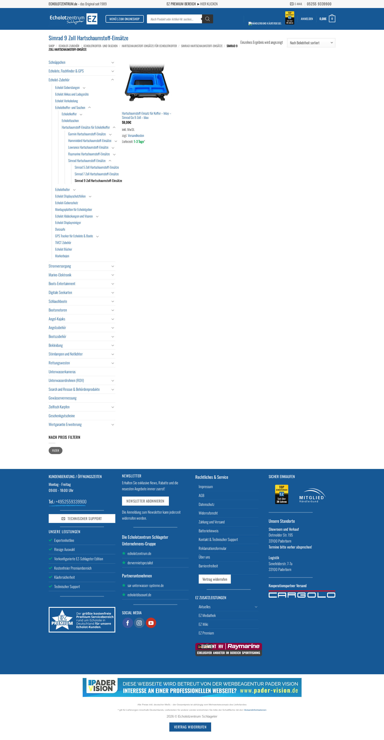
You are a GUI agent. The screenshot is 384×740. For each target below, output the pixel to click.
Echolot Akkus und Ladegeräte (72, 94)
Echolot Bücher (63, 249)
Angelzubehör (57, 327)
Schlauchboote (58, 301)
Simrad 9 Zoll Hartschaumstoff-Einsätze (98, 180)
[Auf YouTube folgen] (151, 623)
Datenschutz (206, 504)
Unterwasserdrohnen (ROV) (66, 380)
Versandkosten (136, 135)
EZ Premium (206, 633)
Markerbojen (62, 255)
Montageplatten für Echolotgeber (73, 209)
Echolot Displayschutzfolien (70, 195)
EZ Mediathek (207, 615)
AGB (201, 495)
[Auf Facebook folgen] (127, 623)
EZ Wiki (203, 624)
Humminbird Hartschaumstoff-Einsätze (89, 140)
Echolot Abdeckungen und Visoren (74, 215)
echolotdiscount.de (139, 594)
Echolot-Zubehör (69, 46)
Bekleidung (56, 345)
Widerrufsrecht (208, 513)
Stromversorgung (60, 266)
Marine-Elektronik (60, 274)
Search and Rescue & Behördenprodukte (74, 389)
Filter (55, 450)
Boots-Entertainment (62, 283)
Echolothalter (62, 189)
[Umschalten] (112, 62)
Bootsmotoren (58, 310)
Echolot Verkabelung (66, 100)
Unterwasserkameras (62, 371)
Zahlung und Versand (212, 522)
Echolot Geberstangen (67, 87)
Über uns (204, 557)
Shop (51, 46)
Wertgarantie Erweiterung (65, 424)
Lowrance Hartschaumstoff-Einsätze (88, 147)
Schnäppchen (57, 62)
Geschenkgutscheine (62, 415)
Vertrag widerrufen (214, 579)
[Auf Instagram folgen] (139, 623)
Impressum (206, 486)
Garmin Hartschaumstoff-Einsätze (87, 133)
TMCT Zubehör (63, 242)
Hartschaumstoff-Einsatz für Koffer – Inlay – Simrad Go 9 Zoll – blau (146, 115)
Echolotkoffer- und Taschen (101, 46)
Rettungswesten (59, 362)
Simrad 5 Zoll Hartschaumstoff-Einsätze (97, 167)
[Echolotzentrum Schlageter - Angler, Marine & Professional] (74, 18)
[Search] (207, 18)
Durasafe (60, 229)
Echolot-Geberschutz (66, 202)
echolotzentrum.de (139, 553)
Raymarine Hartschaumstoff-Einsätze (89, 153)
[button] (307, 19)
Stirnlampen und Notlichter (66, 354)
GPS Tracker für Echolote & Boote (74, 235)
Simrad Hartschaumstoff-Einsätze (201, 46)
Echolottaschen (70, 120)
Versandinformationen (255, 710)
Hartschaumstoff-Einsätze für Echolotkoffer (149, 46)
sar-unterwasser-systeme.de (146, 585)
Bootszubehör (57, 336)
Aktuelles (204, 606)
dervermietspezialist (140, 562)
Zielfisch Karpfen (59, 406)
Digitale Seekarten (60, 292)
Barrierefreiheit (208, 565)
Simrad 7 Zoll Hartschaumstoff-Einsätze (97, 173)
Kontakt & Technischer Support (218, 539)
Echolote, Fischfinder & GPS (66, 71)
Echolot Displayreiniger (68, 222)
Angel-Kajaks (57, 318)
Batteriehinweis (208, 530)
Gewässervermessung (62, 398)
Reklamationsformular (212, 548)
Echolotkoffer (69, 113)
